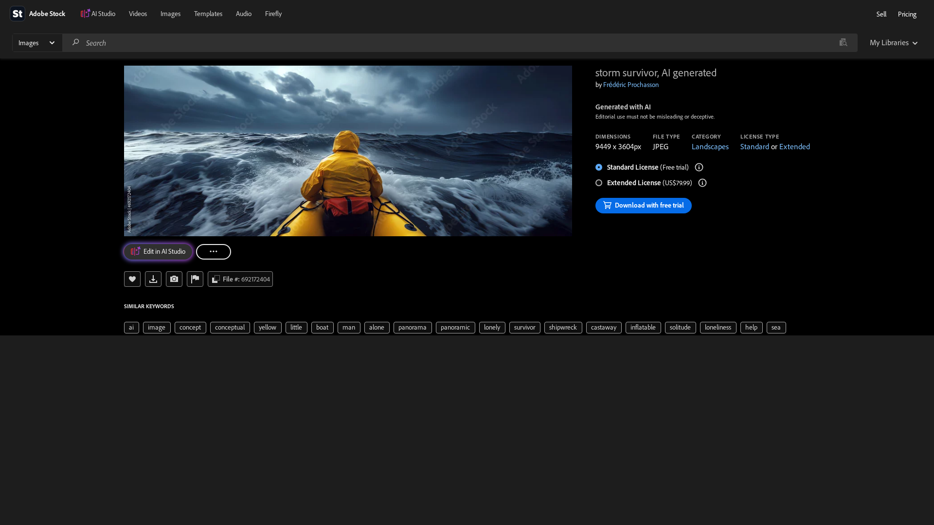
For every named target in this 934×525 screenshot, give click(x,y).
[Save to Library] (132, 279)
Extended (794, 146)
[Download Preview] (153, 279)
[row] (131, 327)
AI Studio (103, 13)
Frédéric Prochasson (631, 84)
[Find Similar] (174, 279)
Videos (138, 13)
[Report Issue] (195, 279)
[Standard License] (699, 167)
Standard (754, 146)
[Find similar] (843, 43)
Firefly (273, 13)
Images (170, 13)
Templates (208, 13)
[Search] (76, 42)
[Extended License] (702, 183)
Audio (243, 13)
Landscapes (710, 146)
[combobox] (459, 43)
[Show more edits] (213, 252)
